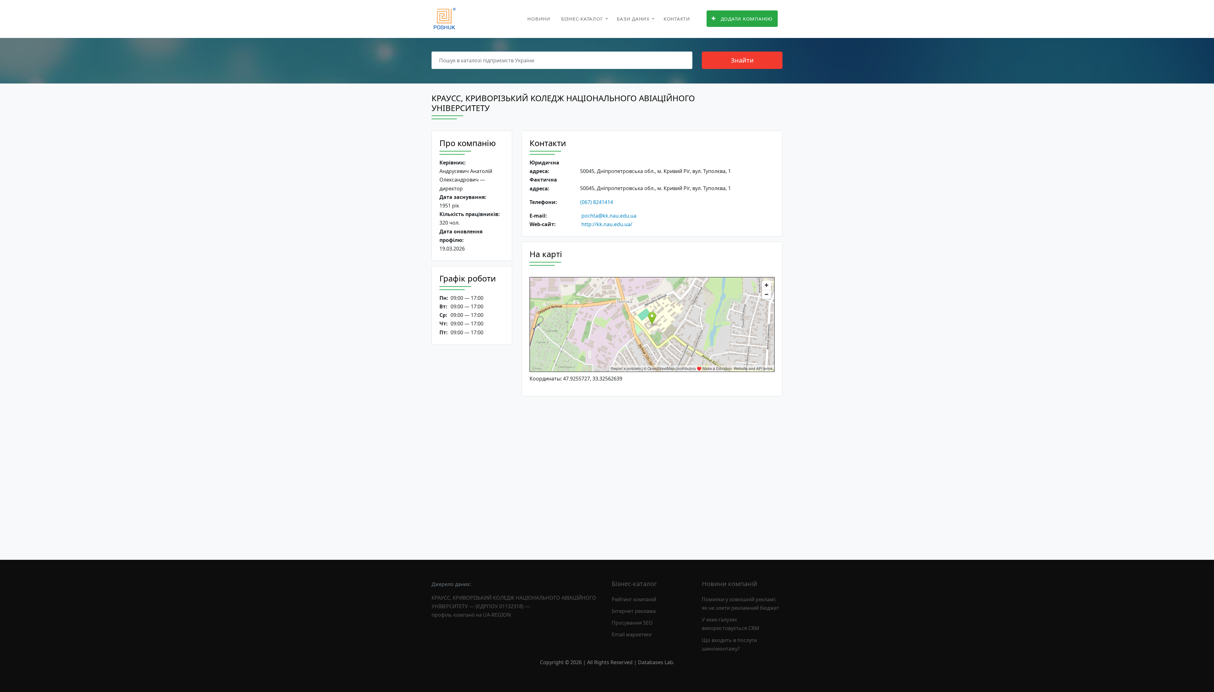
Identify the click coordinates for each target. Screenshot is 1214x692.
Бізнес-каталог (582, 18)
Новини (538, 18)
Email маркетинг (632, 634)
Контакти (677, 18)
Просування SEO (632, 622)
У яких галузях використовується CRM (730, 624)
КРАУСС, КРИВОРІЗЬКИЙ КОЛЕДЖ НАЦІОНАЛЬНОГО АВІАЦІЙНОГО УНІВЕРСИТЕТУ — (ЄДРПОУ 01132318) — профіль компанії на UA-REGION (514, 606)
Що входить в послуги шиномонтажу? (729, 644)
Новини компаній (729, 583)
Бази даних (633, 18)
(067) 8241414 (596, 202)
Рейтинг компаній (634, 599)
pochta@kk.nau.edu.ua (608, 215)
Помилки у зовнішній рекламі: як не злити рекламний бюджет (740, 603)
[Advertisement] (472, 447)
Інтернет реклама (634, 611)
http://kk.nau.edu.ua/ (606, 224)
